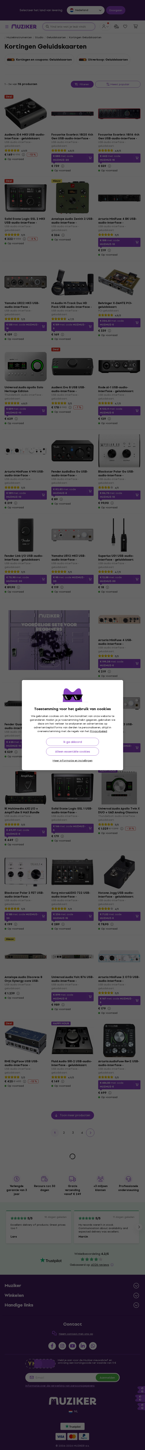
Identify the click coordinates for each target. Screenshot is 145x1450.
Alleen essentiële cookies (72, 751)
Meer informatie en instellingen (73, 761)
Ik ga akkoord (72, 741)
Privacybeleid (98, 731)
